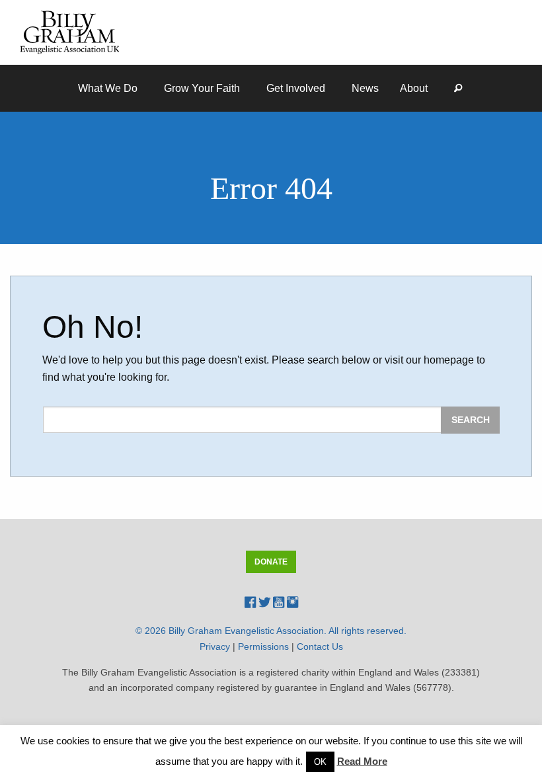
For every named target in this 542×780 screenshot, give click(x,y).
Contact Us (320, 646)
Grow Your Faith (202, 88)
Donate (271, 561)
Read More (362, 761)
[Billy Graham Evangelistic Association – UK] (69, 31)
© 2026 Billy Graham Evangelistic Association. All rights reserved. (271, 630)
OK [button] (320, 762)
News (365, 88)
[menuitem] (110, 88)
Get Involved (295, 88)
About (414, 88)
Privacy (215, 646)
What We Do (107, 88)
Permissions (263, 646)
